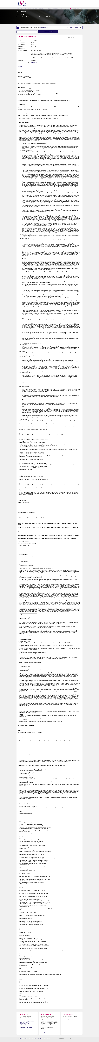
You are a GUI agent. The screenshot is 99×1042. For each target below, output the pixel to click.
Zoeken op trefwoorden (24, 1022)
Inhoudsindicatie (21, 52)
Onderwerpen (24, 8)
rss (65, 1038)
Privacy (26, 1038)
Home (18, 8)
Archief (45, 1038)
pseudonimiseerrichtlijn (43, 27)
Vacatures (41, 1038)
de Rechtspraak (47, 8)
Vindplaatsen (20, 60)
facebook (75, 1038)
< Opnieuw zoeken (26, 31)
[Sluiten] (80, 27)
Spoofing (38, 1038)
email (67, 1038)
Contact (60, 8)
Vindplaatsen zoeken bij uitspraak (26, 1026)
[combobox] (74, 37)
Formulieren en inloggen (76, 8)
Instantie (19, 40)
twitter (73, 1038)
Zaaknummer (20, 46)
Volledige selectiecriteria (46, 1032)
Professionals (55, 8)
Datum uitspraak (21, 42)
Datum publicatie (21, 44)
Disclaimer (48, 1038)
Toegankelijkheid (33, 1038)
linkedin (78, 1038)
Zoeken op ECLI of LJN (24, 1023)
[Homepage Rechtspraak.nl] (21, 3)
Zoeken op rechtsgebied (24, 1024)
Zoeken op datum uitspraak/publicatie (27, 1021)
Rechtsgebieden (21, 48)
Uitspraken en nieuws (32, 8)
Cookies (29, 1038)
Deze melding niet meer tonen (72, 27)
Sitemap (22, 1038)
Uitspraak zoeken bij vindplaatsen (26, 1027)
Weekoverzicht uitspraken (69, 1032)
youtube (80, 1038)
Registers (41, 8)
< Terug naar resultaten (48, 31)
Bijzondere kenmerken (22, 50)
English (20, 1038)
